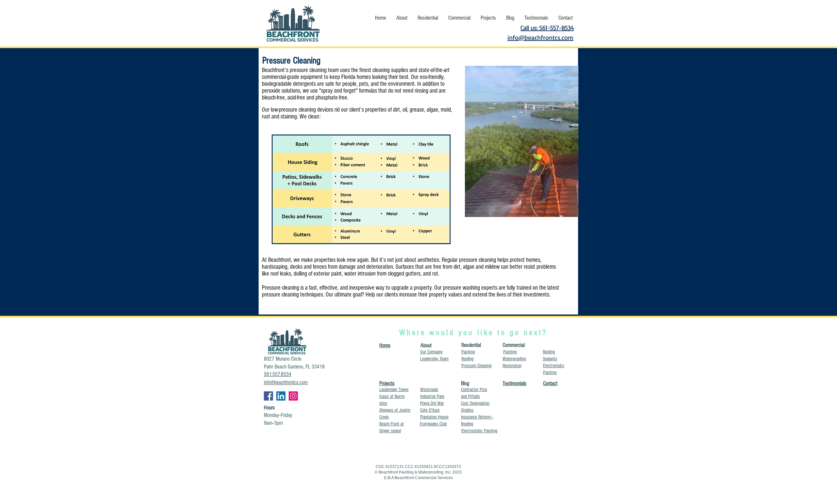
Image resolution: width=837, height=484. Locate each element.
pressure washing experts (470, 287)
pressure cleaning (308, 70)
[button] (401, 18)
